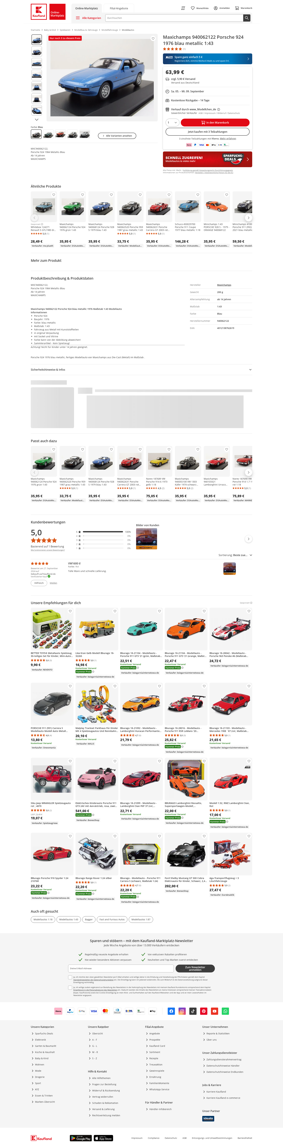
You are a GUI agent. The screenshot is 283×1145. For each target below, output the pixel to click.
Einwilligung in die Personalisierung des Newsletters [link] (95, 990)
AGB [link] (184, 1138)
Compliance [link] (153, 1138)
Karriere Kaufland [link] (216, 1091)
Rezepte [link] (153, 1058)
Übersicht (97, 1033)
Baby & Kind (41, 1058)
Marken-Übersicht (45, 1101)
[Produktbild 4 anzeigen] (36, 75)
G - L (94, 1045)
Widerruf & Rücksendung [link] (106, 1090)
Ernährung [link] (155, 1076)
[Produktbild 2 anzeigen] (36, 51)
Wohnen (39, 1064)
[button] (103, 532)
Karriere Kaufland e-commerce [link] (223, 1097)
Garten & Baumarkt (45, 1045)
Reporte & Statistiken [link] (218, 1033)
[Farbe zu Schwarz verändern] (72, 134)
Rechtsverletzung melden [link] (106, 1115)
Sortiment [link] (154, 1052)
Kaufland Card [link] (157, 1045)
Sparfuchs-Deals (44, 1033)
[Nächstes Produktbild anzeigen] (36, 119)
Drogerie (40, 1076)
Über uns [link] (212, 1039)
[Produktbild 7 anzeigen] (36, 110)
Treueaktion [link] (155, 1064)
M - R (95, 1052)
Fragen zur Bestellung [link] (104, 1084)
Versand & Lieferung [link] (103, 1109)
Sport (38, 1083)
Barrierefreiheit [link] (245, 1138)
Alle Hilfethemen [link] (101, 1078)
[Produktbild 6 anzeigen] (36, 98)
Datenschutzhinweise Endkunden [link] (225, 1071)
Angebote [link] (154, 1033)
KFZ (37, 1089)
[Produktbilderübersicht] (37, 77)
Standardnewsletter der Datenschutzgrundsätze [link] (93, 979)
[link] (119, 8)
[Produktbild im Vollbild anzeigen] (102, 77)
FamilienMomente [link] (159, 1083)
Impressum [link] (136, 1138)
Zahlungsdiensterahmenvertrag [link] (224, 1059)
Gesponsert (35, 224)
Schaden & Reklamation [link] (105, 1102)
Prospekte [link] (154, 1039)
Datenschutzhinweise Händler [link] (223, 1065)
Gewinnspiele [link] (156, 1070)
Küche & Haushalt (45, 1052)
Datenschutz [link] (171, 1138)
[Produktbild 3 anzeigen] (36, 63)
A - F (94, 1039)
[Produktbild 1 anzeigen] (36, 39)
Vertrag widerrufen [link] (102, 1096)
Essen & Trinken (44, 1095)
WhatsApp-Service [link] (159, 1089)
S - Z (94, 1058)
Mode (38, 1070)
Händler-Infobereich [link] (160, 1109)
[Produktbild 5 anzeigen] (36, 87)
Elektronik (40, 1039)
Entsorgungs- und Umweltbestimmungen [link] (212, 1138)
